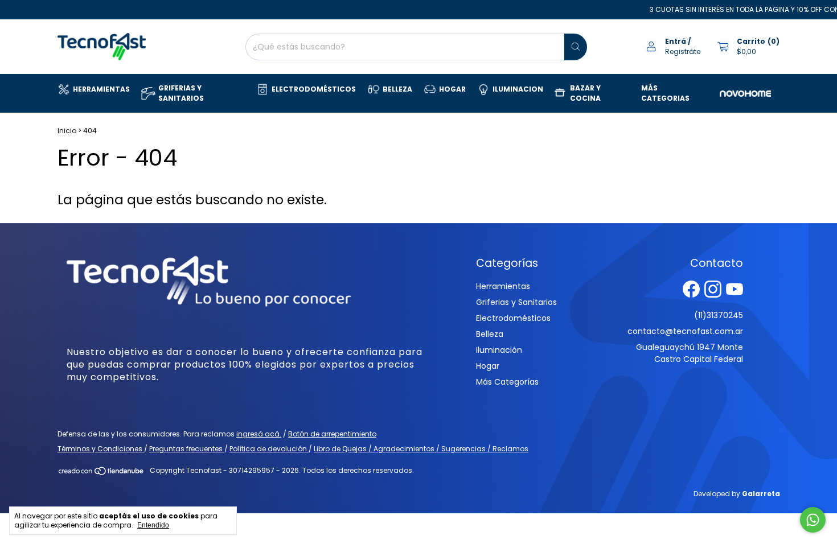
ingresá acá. (258, 434)
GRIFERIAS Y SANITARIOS (181, 93)
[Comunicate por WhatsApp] (813, 520)
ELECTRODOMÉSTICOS (314, 89)
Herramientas (503, 286)
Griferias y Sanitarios (516, 302)
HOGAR (452, 89)
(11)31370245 (718, 315)
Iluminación (499, 350)
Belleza (489, 334)
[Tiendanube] (102, 473)
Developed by (737, 493)
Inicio (67, 130)
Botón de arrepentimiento (332, 434)
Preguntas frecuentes (186, 449)
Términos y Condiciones (101, 449)
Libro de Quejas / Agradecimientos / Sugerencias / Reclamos (421, 449)
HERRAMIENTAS (101, 89)
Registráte (682, 51)
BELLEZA (397, 89)
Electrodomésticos (513, 318)
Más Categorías (507, 382)
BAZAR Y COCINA (585, 93)
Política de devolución (269, 449)
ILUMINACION (518, 89)
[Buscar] (575, 47)
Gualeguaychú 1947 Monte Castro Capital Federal (689, 353)
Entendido (153, 525)
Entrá (675, 41)
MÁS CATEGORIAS (665, 93)
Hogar (487, 366)
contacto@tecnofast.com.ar (685, 331)
